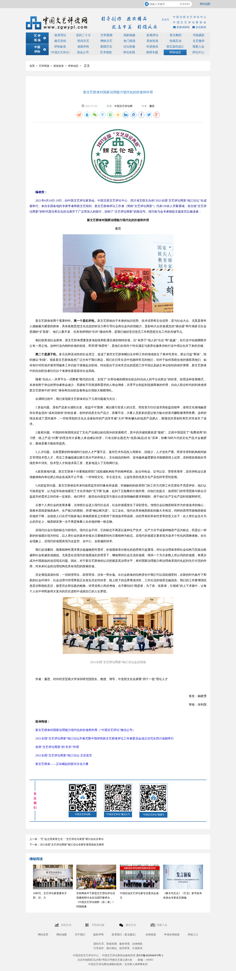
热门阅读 (129, 40)
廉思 (152, 106)
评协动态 (175, 52)
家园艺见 (106, 46)
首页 (32, 66)
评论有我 (129, 52)
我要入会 (198, 46)
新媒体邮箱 (183, 27)
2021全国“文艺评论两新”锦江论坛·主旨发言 (63, 755)
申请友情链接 (172, 934)
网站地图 (205, 4)
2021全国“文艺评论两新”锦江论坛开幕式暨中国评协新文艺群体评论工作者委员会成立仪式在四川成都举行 (104, 738)
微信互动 (131, 925)
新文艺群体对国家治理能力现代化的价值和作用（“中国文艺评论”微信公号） (85, 730)
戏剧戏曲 (129, 35)
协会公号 (83, 52)
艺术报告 (106, 52)
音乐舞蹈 (175, 35)
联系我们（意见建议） (125, 934)
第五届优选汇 (175, 46)
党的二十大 (83, 35)
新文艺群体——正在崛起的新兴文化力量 (61, 763)
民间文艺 (83, 40)
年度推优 (152, 46)
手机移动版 (98, 925)
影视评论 (152, 35)
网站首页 (43, 934)
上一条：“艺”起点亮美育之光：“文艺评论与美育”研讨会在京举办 (67, 839)
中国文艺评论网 (123, 106)
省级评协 (83, 46)
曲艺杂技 (60, 40)
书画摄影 (198, 35)
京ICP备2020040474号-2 (149, 955)
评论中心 (198, 52)
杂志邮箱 (201, 27)
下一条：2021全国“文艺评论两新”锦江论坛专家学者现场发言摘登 (67, 844)
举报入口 (193, 934)
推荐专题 (152, 52)
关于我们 (80, 934)
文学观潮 (106, 35)
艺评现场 (44, 66)
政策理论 (60, 35)
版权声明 (98, 934)
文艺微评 (198, 40)
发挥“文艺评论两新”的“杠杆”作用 (57, 746)
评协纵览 (60, 46)
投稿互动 (175, 40)
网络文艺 (106, 40)
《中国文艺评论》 (60, 52)
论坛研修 (129, 46)
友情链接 (151, 934)
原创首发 (152, 40)
